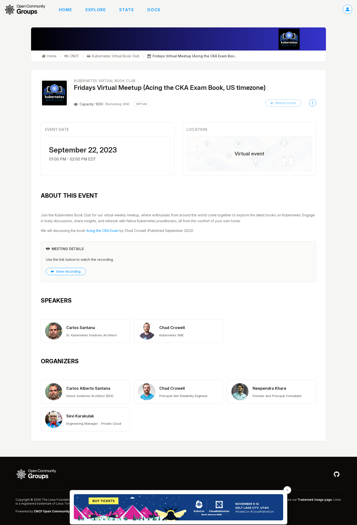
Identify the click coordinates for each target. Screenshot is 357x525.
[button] (85, 331)
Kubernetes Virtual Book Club (105, 81)
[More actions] (312, 103)
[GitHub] (336, 474)
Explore (95, 9)
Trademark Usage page (315, 499)
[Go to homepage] (27, 10)
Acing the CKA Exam (102, 231)
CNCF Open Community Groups (58, 511)
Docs (153, 9)
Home (65, 9)
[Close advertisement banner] (287, 490)
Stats (126, 9)
